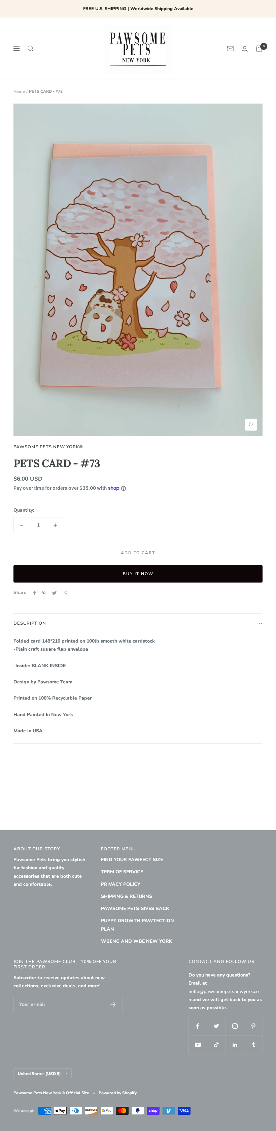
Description (29, 623)
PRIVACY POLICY (120, 884)
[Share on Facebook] (34, 593)
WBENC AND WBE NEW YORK (136, 941)
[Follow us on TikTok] (216, 1045)
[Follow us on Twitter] (216, 1026)
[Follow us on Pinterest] (253, 1026)
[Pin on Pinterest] (43, 593)
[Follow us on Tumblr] (253, 1045)
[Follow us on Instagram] (235, 1026)
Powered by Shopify (118, 1093)
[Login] (245, 49)
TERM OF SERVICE (122, 872)
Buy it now (138, 573)
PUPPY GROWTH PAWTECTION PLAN (137, 924)
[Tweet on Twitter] (54, 593)
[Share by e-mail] (65, 593)
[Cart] (259, 49)
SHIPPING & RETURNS (126, 896)
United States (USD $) (39, 1073)
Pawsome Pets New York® (48, 447)
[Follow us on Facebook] (197, 1026)
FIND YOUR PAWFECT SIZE (132, 859)
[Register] (113, 1004)
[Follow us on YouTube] (197, 1045)
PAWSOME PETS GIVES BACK (135, 908)
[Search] (31, 49)
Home (19, 91)
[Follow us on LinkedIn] (235, 1045)
